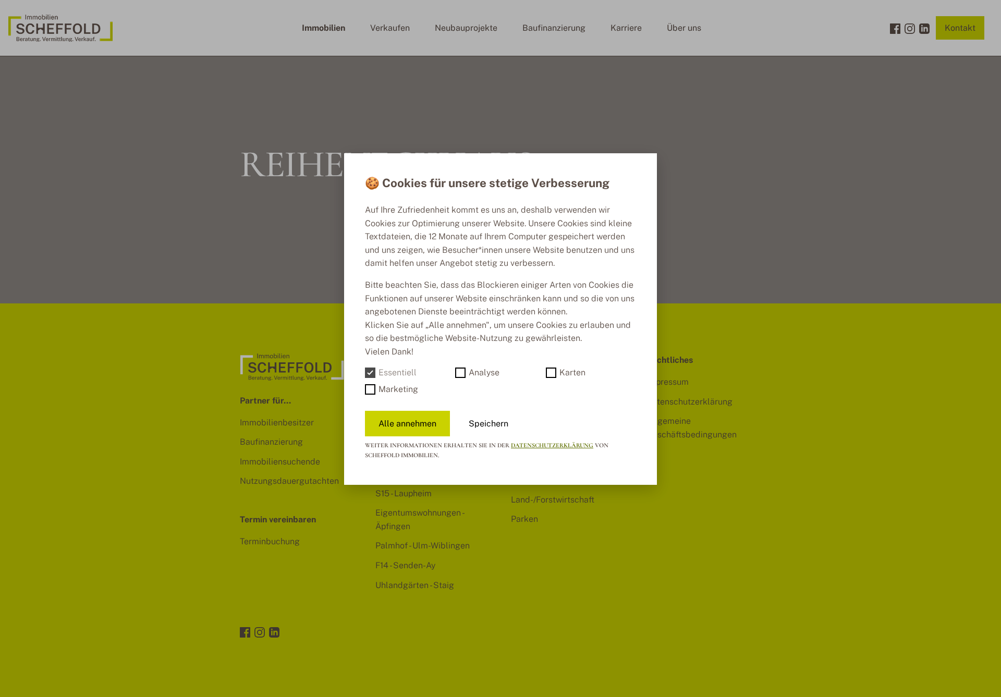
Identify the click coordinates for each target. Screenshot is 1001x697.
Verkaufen (390, 28)
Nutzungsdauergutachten (289, 481)
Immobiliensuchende (280, 462)
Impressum (667, 382)
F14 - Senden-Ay (405, 565)
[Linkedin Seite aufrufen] (924, 28)
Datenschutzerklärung (689, 402)
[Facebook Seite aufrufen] (895, 28)
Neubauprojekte (466, 28)
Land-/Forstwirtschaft (552, 500)
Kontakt (960, 28)
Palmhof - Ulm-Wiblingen (422, 546)
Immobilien (323, 28)
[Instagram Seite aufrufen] (910, 28)
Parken (524, 519)
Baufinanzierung (553, 28)
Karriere (626, 28)
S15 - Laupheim (403, 493)
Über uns (684, 28)
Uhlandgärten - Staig (414, 585)
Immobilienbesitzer (277, 422)
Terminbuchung (270, 541)
